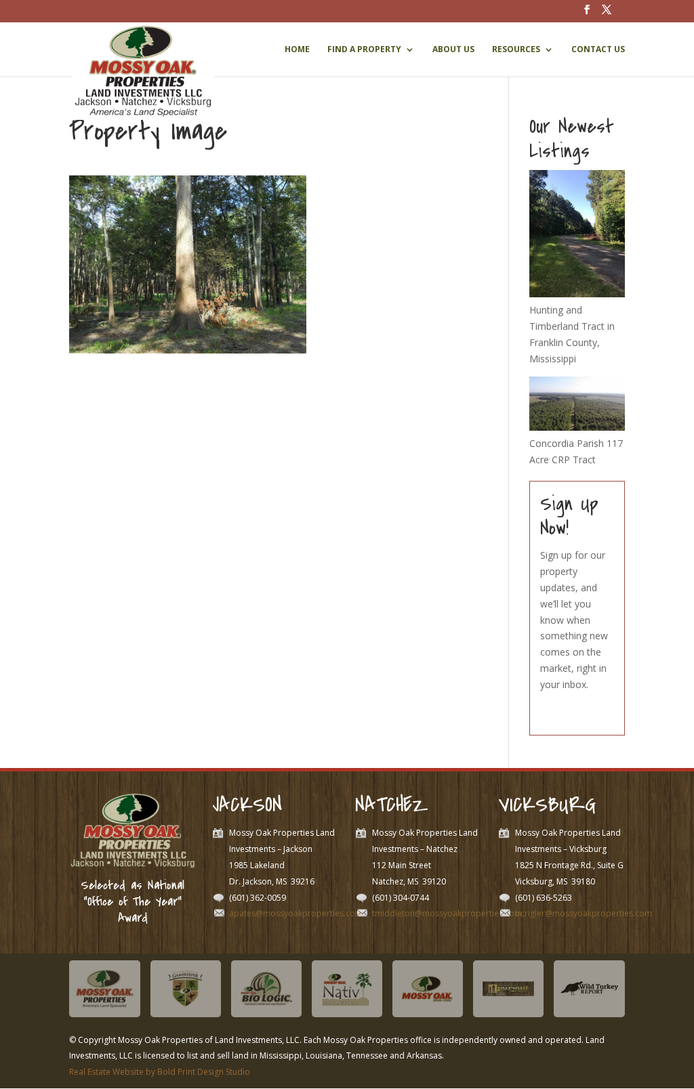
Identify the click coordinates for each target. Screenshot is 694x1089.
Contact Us (598, 50)
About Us (453, 50)
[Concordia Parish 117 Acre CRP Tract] (577, 427)
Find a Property (364, 50)
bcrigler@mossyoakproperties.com (583, 913)
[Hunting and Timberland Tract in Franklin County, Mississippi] (577, 293)
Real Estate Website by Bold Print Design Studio (159, 1071)
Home (297, 50)
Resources (516, 50)
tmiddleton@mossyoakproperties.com (447, 913)
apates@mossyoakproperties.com (296, 913)
